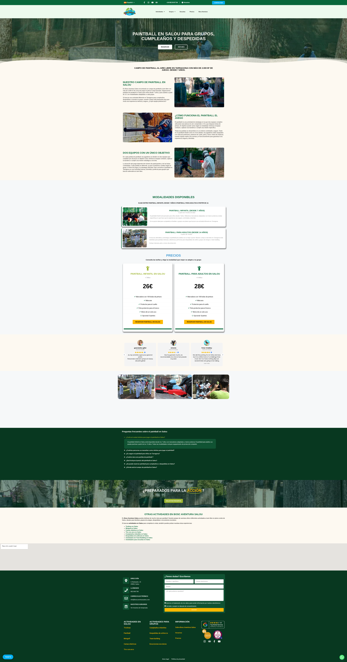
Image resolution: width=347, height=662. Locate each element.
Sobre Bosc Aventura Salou (185, 627)
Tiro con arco (129, 649)
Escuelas (182, 11)
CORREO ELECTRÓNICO (139, 596)
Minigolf (127, 638)
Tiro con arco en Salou (133, 532)
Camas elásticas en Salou (134, 530)
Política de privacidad (178, 659)
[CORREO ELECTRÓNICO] (126, 598)
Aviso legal (165, 659)
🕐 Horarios (186, 2)
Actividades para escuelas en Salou (138, 539)
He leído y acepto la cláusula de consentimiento (181, 606)
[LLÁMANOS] (126, 590)
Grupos (171, 11)
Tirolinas (127, 628)
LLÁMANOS (135, 588)
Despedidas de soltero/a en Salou (137, 536)
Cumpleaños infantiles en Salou (136, 534)
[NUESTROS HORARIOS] (126, 606)
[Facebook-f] (144, 2)
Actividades (159, 11)
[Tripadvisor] (156, 2)
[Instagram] (148, 2)
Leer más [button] (207, 363)
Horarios (178, 633)
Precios (192, 11)
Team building (155, 638)
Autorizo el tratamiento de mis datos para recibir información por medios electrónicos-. (193, 603)
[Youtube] (152, 2)
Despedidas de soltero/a (159, 633)
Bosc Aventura (203, 11)
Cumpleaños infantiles (158, 628)
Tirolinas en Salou (132, 526)
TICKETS (8, 657)
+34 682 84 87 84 (172, 2)
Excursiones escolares (158, 644)
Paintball (127, 633)
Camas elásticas (130, 644)
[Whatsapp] (341, 657)
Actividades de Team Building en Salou (139, 537)
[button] (222, 354)
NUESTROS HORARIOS (139, 604)
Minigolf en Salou (131, 528)
